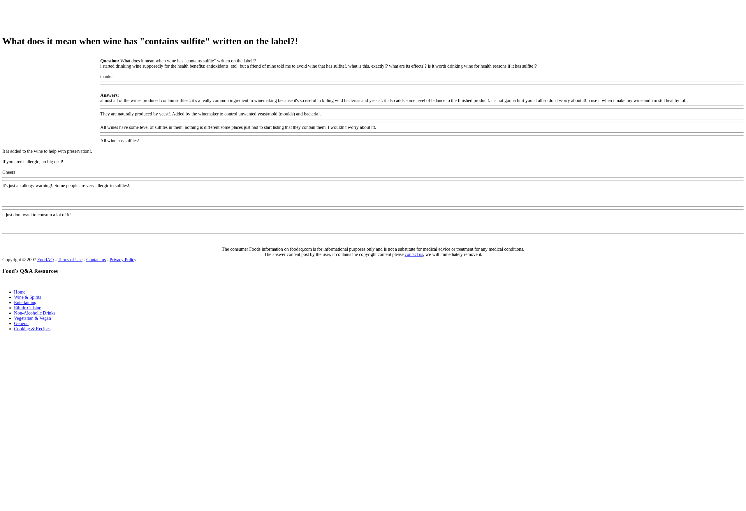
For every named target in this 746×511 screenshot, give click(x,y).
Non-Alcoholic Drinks (34, 312)
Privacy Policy (123, 259)
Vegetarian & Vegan (32, 318)
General (21, 323)
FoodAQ (45, 259)
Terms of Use (70, 259)
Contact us (96, 259)
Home (19, 291)
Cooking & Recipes (32, 328)
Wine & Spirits (27, 297)
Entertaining (25, 302)
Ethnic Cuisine (27, 307)
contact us (414, 254)
